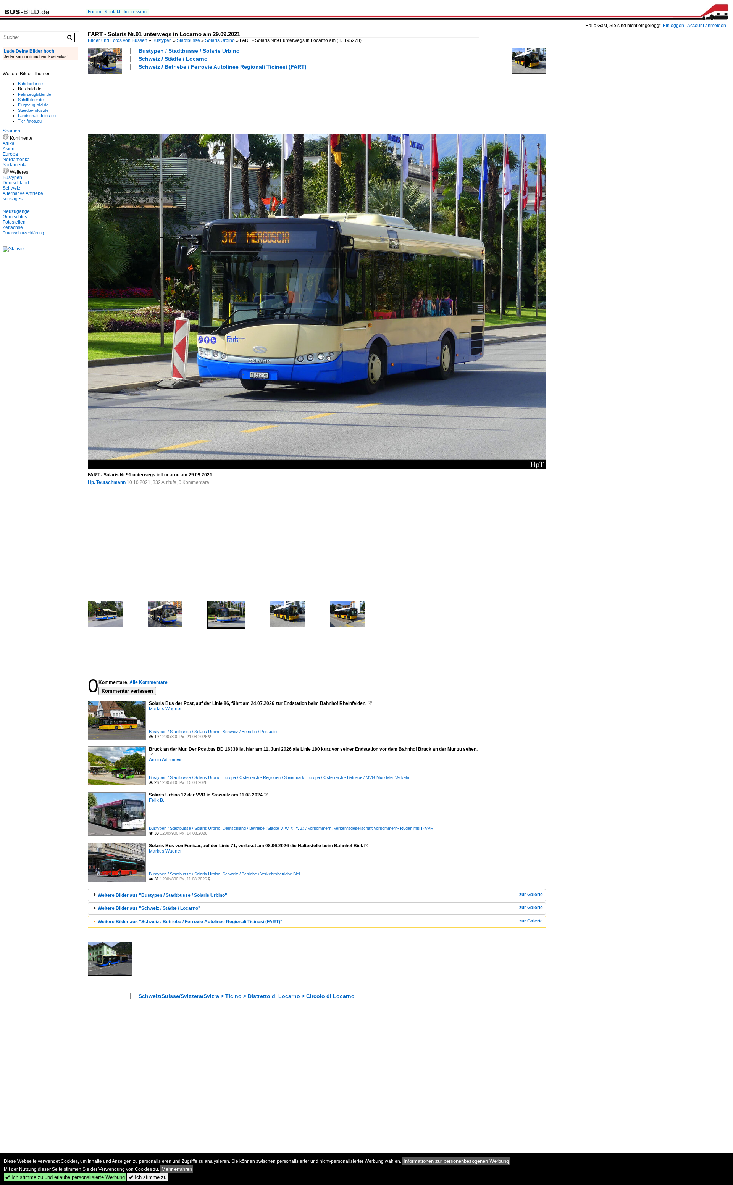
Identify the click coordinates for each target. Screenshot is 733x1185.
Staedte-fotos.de (33, 110)
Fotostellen (14, 222)
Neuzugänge (16, 211)
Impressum (135, 12)
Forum (94, 12)
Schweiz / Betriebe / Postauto (250, 731)
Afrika (9, 143)
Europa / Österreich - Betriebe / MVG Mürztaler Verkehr (358, 777)
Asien (9, 149)
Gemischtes (15, 216)
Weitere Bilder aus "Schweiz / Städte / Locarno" (149, 908)
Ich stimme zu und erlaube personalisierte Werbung (65, 1177)
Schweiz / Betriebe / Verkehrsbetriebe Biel (261, 874)
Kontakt (112, 12)
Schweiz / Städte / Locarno (173, 59)
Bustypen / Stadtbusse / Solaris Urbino (189, 51)
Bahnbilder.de (30, 83)
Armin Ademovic (165, 760)
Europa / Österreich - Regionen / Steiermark (263, 777)
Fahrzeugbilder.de (34, 94)
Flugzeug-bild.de (33, 105)
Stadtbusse (188, 40)
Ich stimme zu (147, 1177)
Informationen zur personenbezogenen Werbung (456, 1161)
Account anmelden (706, 25)
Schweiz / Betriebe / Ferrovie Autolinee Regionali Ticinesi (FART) (223, 67)
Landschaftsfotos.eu (37, 115)
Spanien (11, 131)
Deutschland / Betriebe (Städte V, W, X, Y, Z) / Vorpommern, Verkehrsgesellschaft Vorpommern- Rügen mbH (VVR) (329, 828)
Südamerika (15, 165)
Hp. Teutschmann (107, 482)
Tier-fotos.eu (30, 121)
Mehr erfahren (176, 1169)
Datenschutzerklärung (23, 233)
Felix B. (156, 800)
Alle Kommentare (148, 682)
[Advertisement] (227, 101)
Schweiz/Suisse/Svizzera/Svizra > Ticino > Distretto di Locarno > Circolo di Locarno (247, 996)
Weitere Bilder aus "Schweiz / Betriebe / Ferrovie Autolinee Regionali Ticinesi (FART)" (190, 921)
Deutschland (16, 182)
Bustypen (162, 40)
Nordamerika (16, 159)
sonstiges (13, 199)
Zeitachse (13, 227)
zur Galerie (531, 894)
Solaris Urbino (220, 40)
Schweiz (11, 188)
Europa (10, 154)
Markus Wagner (165, 708)
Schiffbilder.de (31, 99)
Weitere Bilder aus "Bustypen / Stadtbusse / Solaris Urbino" (162, 895)
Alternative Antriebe (23, 193)
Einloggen (673, 25)
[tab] (317, 895)
